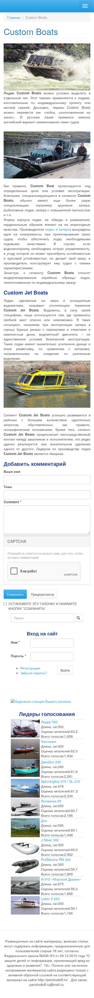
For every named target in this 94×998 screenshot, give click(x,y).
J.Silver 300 (50, 840)
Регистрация (30, 668)
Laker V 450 (50, 898)
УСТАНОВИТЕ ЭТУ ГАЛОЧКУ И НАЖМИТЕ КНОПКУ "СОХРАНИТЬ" (42, 606)
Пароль (18, 655)
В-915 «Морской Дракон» (61, 879)
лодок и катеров (58, 229)
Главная (13, 17)
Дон (44, 820)
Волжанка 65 (51, 800)
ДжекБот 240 (51, 761)
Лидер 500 (49, 721)
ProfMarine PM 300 (56, 859)
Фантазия (48, 741)
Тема (8, 486)
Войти (65, 670)
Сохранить (15, 594)
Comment (12, 501)
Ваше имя (12, 471)
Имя (15, 642)
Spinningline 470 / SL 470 (60, 781)
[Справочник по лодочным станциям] (41, 700)
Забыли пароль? (33, 672)
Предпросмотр (42, 594)
